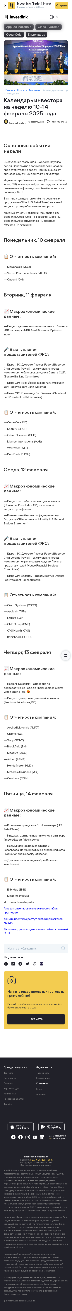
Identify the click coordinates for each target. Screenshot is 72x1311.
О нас (39, 1089)
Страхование (43, 1078)
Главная (10, 90)
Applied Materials (18, 27)
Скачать (36, 1019)
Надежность (42, 1073)
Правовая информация (36, 1157)
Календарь (36, 34)
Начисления (10, 1094)
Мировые (34, 90)
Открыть (62, 5)
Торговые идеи (11, 1088)
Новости (22, 90)
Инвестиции (10, 1078)
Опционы (8, 1083)
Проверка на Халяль (14, 1099)
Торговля (8, 1073)
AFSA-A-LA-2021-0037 (41, 1160)
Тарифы (8, 1104)
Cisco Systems (48, 27)
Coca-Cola (14, 34)
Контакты (41, 1094)
